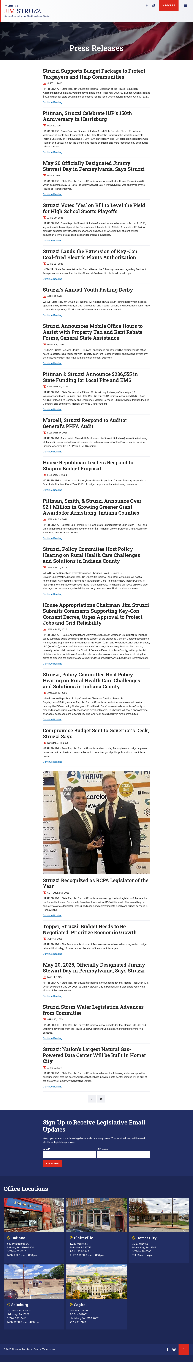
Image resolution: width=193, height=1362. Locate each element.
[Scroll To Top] (184, 1349)
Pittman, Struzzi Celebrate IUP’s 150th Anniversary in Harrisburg (87, 116)
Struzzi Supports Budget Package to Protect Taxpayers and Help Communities (94, 73)
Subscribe (168, 5)
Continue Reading (52, 102)
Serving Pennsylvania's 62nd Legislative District (27, 11)
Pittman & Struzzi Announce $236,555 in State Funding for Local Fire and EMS (90, 377)
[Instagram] (153, 6)
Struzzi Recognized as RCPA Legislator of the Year (96, 883)
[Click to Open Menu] (186, 5)
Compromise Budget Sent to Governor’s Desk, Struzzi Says (96, 733)
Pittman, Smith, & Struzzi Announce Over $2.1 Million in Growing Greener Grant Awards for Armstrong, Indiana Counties (92, 506)
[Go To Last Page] (101, 1099)
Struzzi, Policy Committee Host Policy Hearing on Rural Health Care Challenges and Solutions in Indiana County (91, 555)
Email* (46, 1149)
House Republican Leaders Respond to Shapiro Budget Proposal (88, 465)
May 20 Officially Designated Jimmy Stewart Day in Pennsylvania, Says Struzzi (94, 166)
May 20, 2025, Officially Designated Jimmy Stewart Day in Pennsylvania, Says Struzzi (94, 967)
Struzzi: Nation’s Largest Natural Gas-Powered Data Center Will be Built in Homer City (94, 1055)
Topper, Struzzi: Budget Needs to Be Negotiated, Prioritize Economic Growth (90, 929)
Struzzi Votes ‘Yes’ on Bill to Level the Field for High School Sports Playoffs (94, 208)
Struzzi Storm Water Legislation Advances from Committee (93, 1009)
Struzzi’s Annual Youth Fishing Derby (88, 289)
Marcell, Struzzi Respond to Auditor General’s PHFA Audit (85, 423)
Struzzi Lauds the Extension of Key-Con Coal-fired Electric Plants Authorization (90, 254)
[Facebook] (147, 6)
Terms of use (48, 1349)
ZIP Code (102, 1149)
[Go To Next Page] (92, 1099)
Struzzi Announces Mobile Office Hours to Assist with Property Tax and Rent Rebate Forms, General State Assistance (93, 332)
